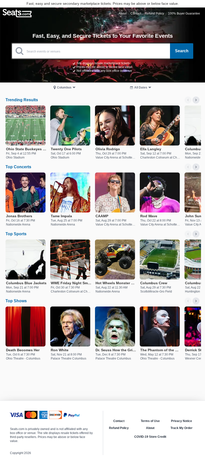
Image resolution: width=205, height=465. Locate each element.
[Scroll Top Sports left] (188, 234)
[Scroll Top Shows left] (188, 301)
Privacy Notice (181, 421)
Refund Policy (119, 428)
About (150, 428)
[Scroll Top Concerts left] (188, 167)
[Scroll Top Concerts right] (196, 167)
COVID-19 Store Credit (150, 436)
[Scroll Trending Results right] (196, 100)
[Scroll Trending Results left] (188, 100)
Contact (118, 421)
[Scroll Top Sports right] (196, 234)
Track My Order (181, 428)
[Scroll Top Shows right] (196, 301)
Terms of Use (150, 421)
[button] (102, 67)
